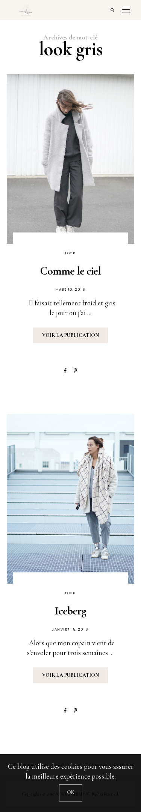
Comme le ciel (70, 271)
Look (70, 253)
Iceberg (70, 611)
